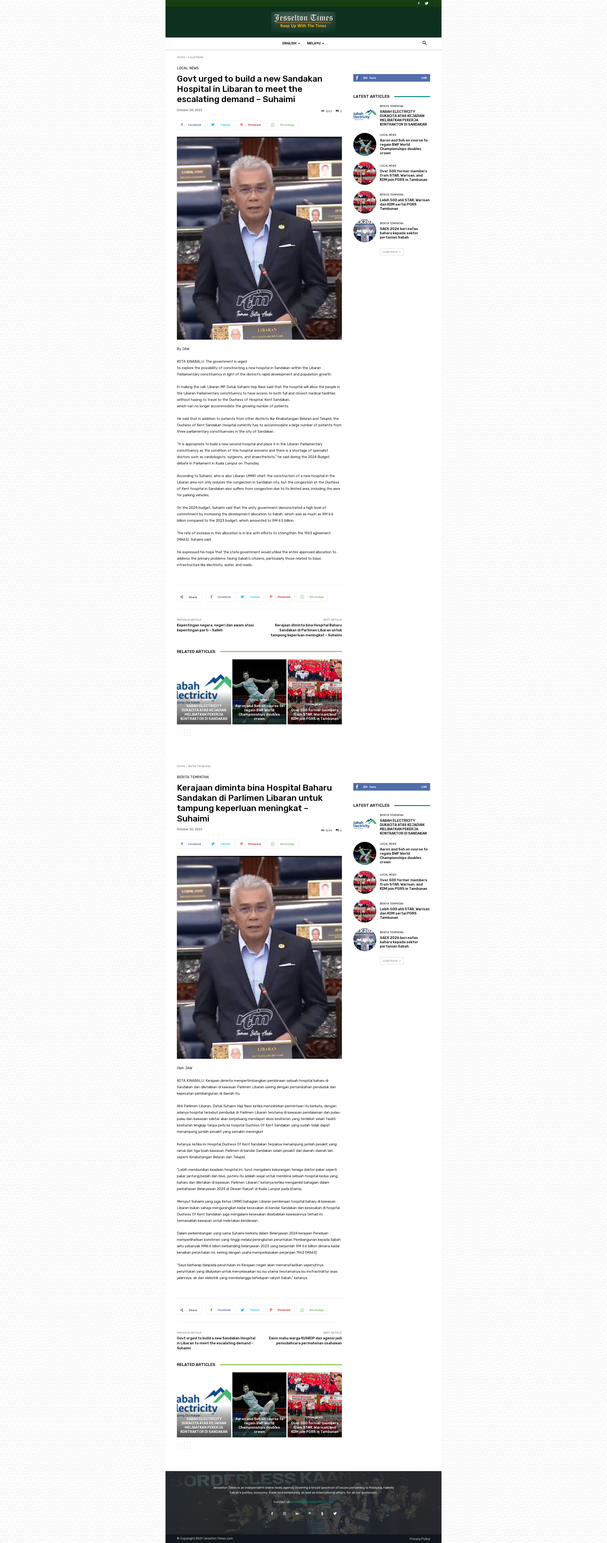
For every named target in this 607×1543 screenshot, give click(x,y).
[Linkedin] (297, 1513)
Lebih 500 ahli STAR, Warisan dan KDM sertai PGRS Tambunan (405, 204)
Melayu (314, 43)
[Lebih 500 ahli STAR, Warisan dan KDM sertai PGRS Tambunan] (364, 202)
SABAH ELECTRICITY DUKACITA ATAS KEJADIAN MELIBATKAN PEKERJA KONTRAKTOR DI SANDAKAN (203, 712)
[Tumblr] (322, 1513)
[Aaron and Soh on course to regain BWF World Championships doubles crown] (259, 691)
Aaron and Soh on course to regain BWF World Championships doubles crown (259, 712)
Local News (195, 57)
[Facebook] (418, 3)
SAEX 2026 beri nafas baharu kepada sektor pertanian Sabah (399, 233)
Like (424, 78)
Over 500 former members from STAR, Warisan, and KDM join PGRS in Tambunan (315, 714)
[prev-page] (180, 732)
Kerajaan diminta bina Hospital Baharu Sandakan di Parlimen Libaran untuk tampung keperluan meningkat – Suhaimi (306, 630)
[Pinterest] (309, 1513)
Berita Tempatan (203, 700)
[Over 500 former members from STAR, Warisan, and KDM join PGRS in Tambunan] (315, 691)
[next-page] (187, 732)
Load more (390, 252)
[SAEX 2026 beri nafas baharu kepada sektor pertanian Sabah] (364, 230)
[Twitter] (426, 3)
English (289, 43)
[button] (424, 43)
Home (181, 57)
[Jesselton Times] (303, 22)
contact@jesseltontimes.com (312, 1502)
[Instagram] (284, 1513)
